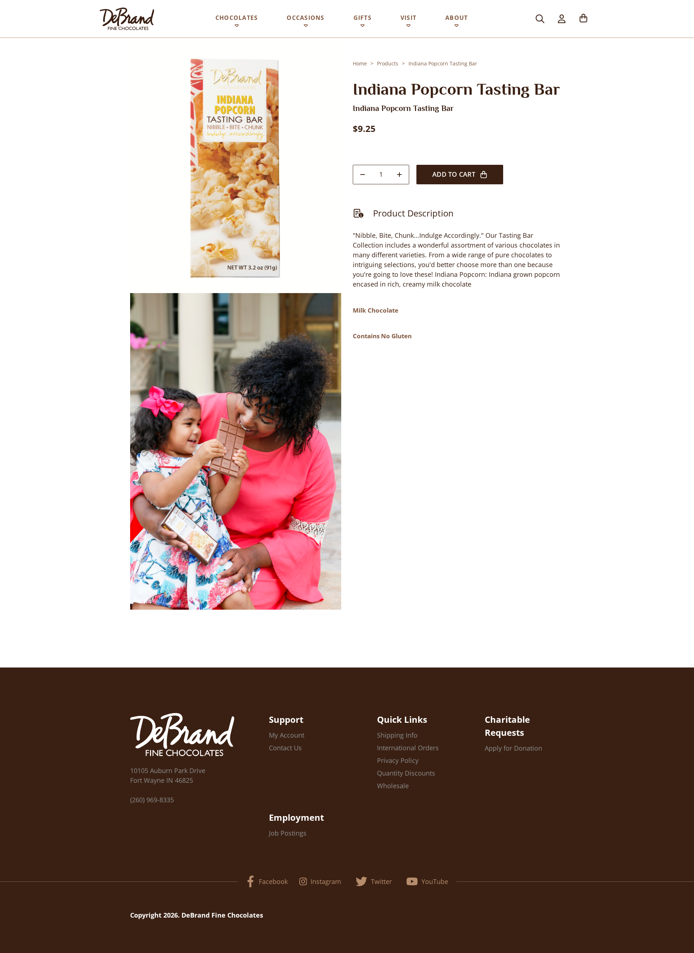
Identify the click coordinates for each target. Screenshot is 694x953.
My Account (286, 735)
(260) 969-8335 (152, 799)
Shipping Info (397, 735)
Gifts (363, 18)
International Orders (408, 747)
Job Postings (288, 833)
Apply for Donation (513, 748)
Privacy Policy (398, 760)
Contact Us (285, 747)
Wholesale (393, 785)
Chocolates (236, 18)
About (456, 18)
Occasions (305, 18)
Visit (408, 18)
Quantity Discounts (406, 773)
